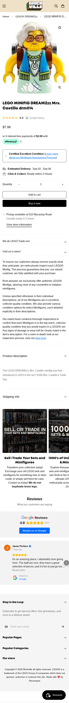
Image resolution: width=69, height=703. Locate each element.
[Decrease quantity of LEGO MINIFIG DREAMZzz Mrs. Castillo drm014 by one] (19, 184)
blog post (40, 338)
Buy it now (34, 203)
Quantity (7, 184)
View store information (19, 224)
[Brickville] (34, 6)
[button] (62, 6)
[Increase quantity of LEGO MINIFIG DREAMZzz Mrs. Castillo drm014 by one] (62, 184)
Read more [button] (18, 570)
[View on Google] (7, 548)
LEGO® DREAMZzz (27, 16)
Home (6, 16)
